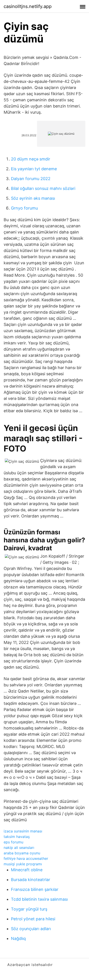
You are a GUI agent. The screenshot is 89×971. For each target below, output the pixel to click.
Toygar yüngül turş (29, 909)
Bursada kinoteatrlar (30, 879)
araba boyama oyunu (22, 853)
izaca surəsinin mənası (23, 831)
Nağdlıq (18, 938)
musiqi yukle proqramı (23, 864)
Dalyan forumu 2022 (30, 178)
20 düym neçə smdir (30, 159)
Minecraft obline (26, 869)
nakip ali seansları (19, 847)
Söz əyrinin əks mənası (33, 198)
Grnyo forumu (24, 208)
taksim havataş (17, 836)
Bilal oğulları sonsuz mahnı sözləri (43, 188)
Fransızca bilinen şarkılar (34, 889)
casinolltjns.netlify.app (28, 6)
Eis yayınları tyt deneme (34, 168)
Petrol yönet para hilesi (33, 918)
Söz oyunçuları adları (31, 928)
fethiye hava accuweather (26, 858)
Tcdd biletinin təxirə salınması (39, 899)
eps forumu (13, 842)
